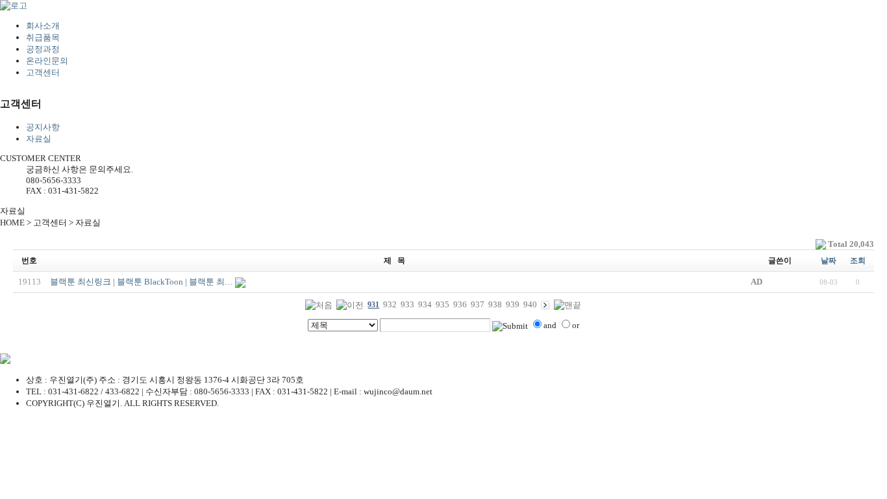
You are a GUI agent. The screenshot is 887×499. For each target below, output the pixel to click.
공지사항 (43, 127)
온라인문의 (47, 61)
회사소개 (43, 26)
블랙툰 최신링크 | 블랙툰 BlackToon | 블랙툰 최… (141, 282)
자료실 (38, 139)
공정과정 (43, 49)
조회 (858, 260)
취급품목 (43, 37)
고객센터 (43, 72)
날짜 (828, 260)
